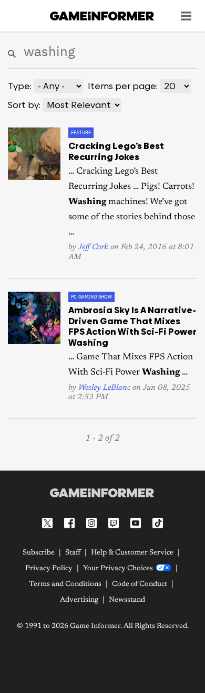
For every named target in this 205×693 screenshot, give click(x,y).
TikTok (157, 523)
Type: (20, 86)
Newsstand (127, 600)
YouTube (135, 523)
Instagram (91, 523)
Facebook (69, 523)
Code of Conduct (139, 584)
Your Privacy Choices (118, 568)
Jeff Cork (93, 247)
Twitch (113, 523)
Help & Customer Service (132, 553)
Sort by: (24, 105)
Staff (72, 553)
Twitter (47, 523)
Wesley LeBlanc (104, 388)
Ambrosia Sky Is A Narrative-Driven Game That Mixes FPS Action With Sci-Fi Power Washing (132, 326)
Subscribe (39, 553)
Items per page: (123, 86)
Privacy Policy (49, 568)
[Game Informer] (102, 493)
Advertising (79, 600)
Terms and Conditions (65, 584)
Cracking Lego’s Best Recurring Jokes (116, 151)
